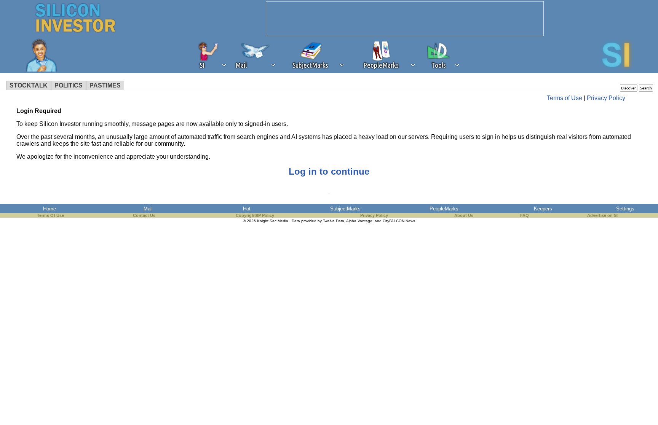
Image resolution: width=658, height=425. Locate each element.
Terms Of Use (50, 215)
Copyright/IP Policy (255, 215)
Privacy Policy (606, 98)
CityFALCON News (399, 221)
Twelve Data (333, 221)
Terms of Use (564, 98)
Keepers (543, 209)
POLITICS (68, 85)
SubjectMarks (345, 209)
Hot (247, 209)
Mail (148, 209)
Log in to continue (329, 171)
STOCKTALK (29, 85)
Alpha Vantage (359, 221)
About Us (463, 215)
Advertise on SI (602, 215)
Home (49, 209)
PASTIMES (105, 85)
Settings (625, 209)
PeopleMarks (444, 209)
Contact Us (144, 215)
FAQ (524, 215)
